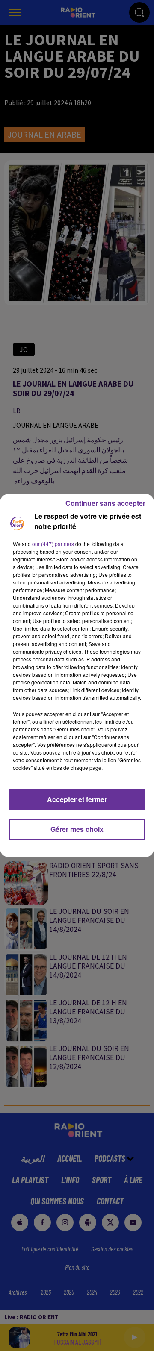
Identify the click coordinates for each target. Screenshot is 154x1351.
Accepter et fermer (77, 799)
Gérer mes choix (77, 829)
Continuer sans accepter (105, 503)
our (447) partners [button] (53, 543)
